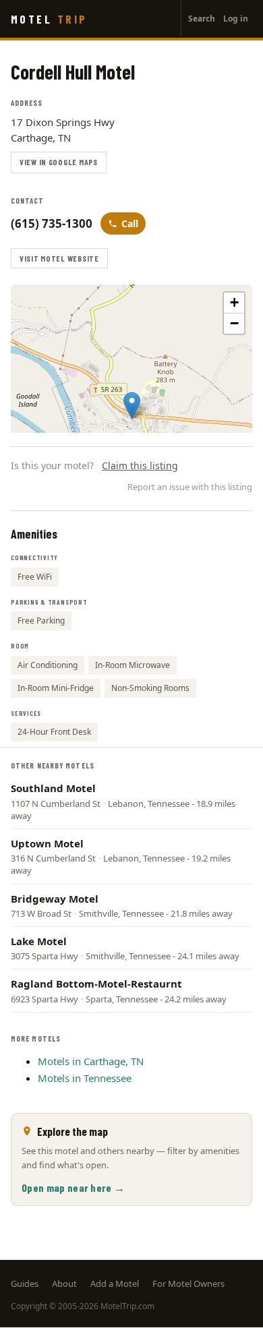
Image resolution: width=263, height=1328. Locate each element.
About (64, 1283)
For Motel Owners (188, 1283)
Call (129, 223)
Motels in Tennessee (85, 1078)
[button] (131, 405)
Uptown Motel (47, 843)
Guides (24, 1283)
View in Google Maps (59, 162)
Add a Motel (114, 1283)
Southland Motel (53, 788)
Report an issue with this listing (189, 487)
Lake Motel (39, 941)
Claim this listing (140, 465)
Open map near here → (73, 1187)
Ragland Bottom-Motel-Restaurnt (96, 983)
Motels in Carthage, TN (91, 1061)
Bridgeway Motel (54, 898)
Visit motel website (59, 258)
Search (201, 18)
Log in (235, 18)
